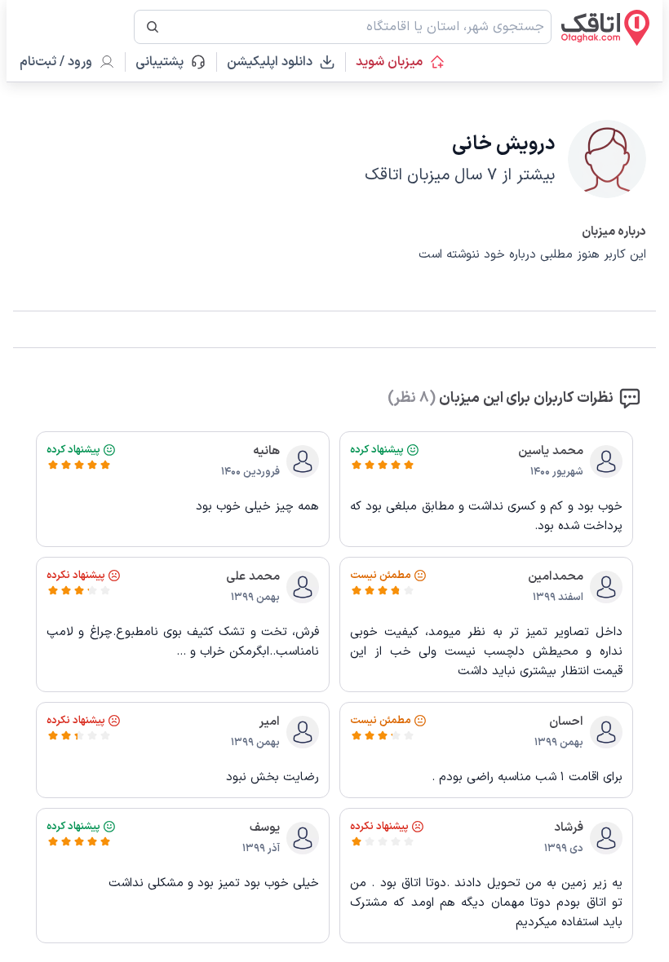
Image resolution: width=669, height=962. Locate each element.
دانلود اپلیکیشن (269, 62)
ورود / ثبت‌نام (56, 62)
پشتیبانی (166, 62)
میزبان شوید (389, 62)
